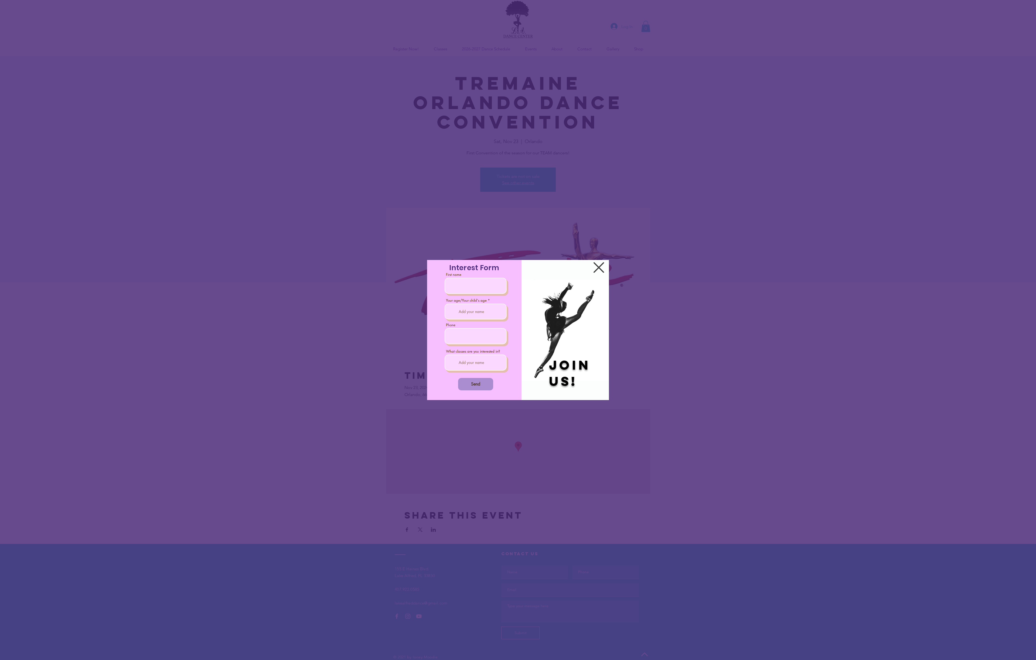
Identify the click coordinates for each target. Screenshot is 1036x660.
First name (453, 274)
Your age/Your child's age (466, 300)
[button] (598, 267)
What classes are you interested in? (473, 351)
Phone (450, 325)
